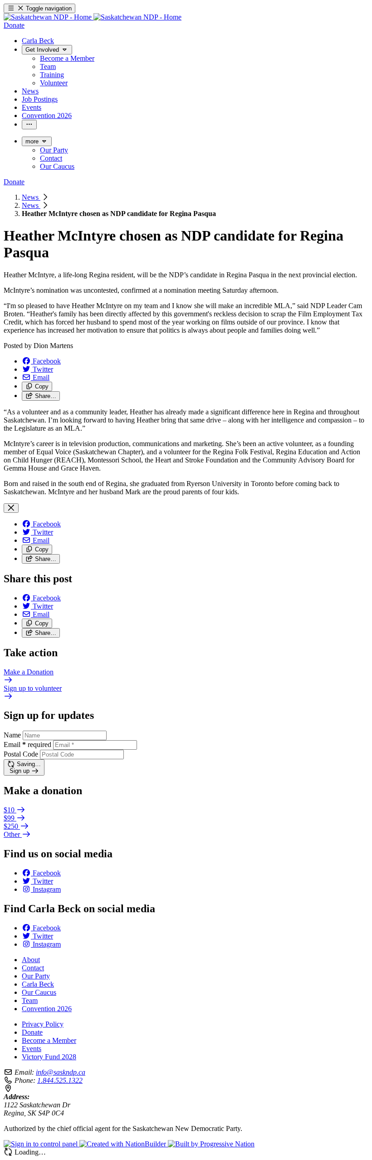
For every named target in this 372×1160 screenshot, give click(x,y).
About (31, 959)
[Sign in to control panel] (41, 1144)
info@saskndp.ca (60, 1072)
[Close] (11, 508)
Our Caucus (39, 992)
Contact (33, 968)
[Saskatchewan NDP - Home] (92, 17)
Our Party (36, 976)
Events (31, 1048)
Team (30, 1000)
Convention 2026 (47, 1009)
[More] (29, 124)
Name (12, 735)
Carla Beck (38, 984)
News (31, 197)
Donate (32, 1032)
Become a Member (49, 1040)
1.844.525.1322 (60, 1080)
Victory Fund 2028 (49, 1057)
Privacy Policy (43, 1024)
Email (27, 744)
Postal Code (21, 754)
